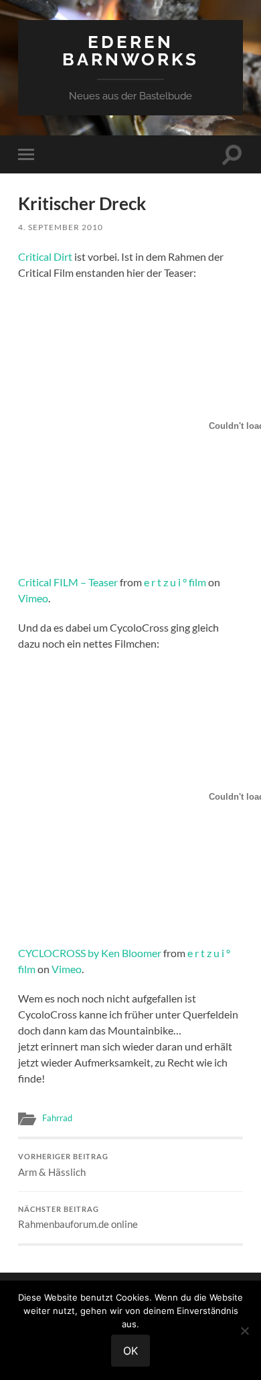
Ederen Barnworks (130, 50)
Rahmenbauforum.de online (78, 1218)
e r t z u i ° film (175, 582)
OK (130, 1350)
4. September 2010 (60, 227)
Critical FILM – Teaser (68, 582)
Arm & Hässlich (63, 1165)
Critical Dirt (45, 256)
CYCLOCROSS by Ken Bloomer (89, 952)
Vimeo (33, 598)
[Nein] (244, 1330)
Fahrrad (57, 1118)
